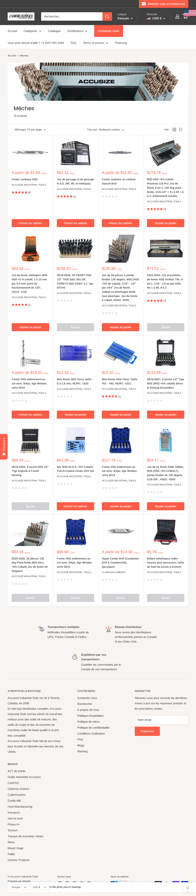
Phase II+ (14, 824)
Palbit (11, 854)
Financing (121, 42)
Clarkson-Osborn (113, 572)
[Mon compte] (177, 16)
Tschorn (13, 830)
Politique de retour (88, 721)
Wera (11, 842)
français (16, 887)
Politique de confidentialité (93, 727)
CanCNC (13, 782)
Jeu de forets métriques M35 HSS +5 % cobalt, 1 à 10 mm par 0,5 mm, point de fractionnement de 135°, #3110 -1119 (29, 283)
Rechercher (84, 703)
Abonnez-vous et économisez (166, 3)
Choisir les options (30, 223)
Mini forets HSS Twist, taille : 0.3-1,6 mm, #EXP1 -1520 (75, 381)
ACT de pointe (16, 771)
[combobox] (71, 16)
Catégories (30, 31)
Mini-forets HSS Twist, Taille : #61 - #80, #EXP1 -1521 (120, 381)
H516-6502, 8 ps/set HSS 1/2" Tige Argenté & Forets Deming (30, 471)
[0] (185, 16)
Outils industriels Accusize (24, 777)
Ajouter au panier (165, 223)
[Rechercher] (107, 16)
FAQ (73, 42)
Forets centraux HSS (25, 179)
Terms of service (93, 42)
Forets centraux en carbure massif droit (119, 181)
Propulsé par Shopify (19, 881)
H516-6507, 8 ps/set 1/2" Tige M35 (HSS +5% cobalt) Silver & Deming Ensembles (165, 383)
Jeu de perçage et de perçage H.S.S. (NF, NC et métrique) (75, 181)
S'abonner (147, 731)
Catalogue (54, 31)
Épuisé (75, 327)
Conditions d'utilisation (91, 733)
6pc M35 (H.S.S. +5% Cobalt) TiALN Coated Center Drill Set (75, 469)
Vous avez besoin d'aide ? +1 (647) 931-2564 (36, 42)
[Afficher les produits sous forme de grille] (174, 129)
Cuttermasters (17, 794)
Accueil (12, 31)
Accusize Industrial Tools (29, 184)
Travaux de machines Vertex (25, 836)
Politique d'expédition (90, 715)
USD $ (36, 887)
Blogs (80, 745)
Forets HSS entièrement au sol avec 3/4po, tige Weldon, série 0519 (29, 383)
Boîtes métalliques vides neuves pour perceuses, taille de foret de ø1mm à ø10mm (165, 562)
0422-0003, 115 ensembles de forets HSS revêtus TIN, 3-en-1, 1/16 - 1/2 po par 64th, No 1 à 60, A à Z (165, 281)
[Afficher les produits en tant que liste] (180, 129)
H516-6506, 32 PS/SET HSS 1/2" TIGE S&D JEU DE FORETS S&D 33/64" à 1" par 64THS (75, 281)
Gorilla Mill (14, 800)
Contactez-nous (108, 31)
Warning (82, 751)
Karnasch (14, 812)
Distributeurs (75, 31)
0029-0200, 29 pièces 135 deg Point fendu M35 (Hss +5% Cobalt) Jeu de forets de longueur (30, 564)
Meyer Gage (15, 848)
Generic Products (19, 860)
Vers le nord (15, 818)
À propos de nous (88, 709)
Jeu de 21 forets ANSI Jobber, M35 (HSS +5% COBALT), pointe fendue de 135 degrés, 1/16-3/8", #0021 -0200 (165, 473)
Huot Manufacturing (20, 806)
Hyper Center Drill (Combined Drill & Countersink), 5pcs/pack (120, 562)
